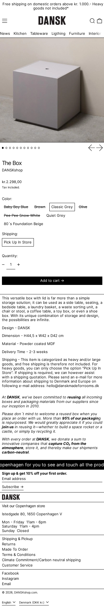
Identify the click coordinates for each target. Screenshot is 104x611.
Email (6, 584)
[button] (92, 20)
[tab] (3, 148)
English (7, 602)
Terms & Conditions (18, 554)
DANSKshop (12, 170)
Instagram (10, 578)
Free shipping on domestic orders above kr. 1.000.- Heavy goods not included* (52, 6)
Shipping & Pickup (17, 538)
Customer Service (17, 565)
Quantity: (10, 255)
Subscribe (10, 486)
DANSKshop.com (25, 592)
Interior (95, 33)
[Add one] (18, 265)
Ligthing (58, 33)
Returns (9, 544)
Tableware (39, 33)
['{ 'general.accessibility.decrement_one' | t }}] (3, 265)
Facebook (10, 573)
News (5, 33)
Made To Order (15, 549)
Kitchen (20, 33)
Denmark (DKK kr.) (32, 602)
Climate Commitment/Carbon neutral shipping (41, 560)
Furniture (77, 33)
